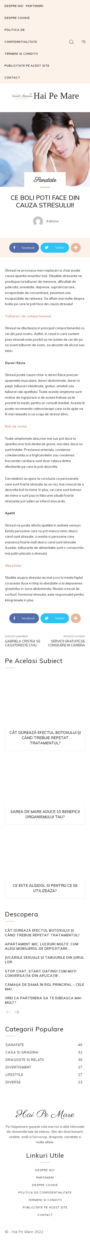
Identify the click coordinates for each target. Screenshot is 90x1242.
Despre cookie (45, 1185)
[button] (71, 42)
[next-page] (16, 1012)
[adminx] (39, 221)
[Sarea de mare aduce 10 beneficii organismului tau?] (45, 779)
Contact (45, 1215)
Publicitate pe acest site (45, 1207)
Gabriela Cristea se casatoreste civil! (22, 643)
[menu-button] (83, 42)
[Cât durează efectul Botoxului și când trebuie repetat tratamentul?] (45, 700)
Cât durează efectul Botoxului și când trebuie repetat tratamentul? (45, 737)
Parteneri (45, 1177)
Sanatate (45, 180)
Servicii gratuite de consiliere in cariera (66, 643)
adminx (52, 221)
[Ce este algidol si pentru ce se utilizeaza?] (45, 853)
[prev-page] (8, 1012)
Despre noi (45, 1170)
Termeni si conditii (45, 1200)
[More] (75, 248)
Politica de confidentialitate (45, 1192)
